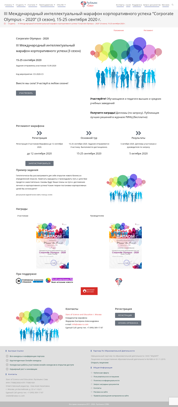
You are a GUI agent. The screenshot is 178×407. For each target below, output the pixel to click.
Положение (119, 30)
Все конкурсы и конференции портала (27, 356)
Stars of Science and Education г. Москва (84, 314)
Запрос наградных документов (106, 384)
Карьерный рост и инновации (23, 369)
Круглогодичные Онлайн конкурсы (25, 360)
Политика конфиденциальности (106, 380)
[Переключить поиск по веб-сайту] (172, 5)
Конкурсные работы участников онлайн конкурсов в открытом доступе (42, 365)
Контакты (97, 388)
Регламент (148, 30)
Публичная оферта (101, 373)
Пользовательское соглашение (106, 376)
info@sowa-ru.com (80, 324)
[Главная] (5, 23)
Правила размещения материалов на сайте (111, 396)
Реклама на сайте (101, 392)
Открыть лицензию (100, 362)
